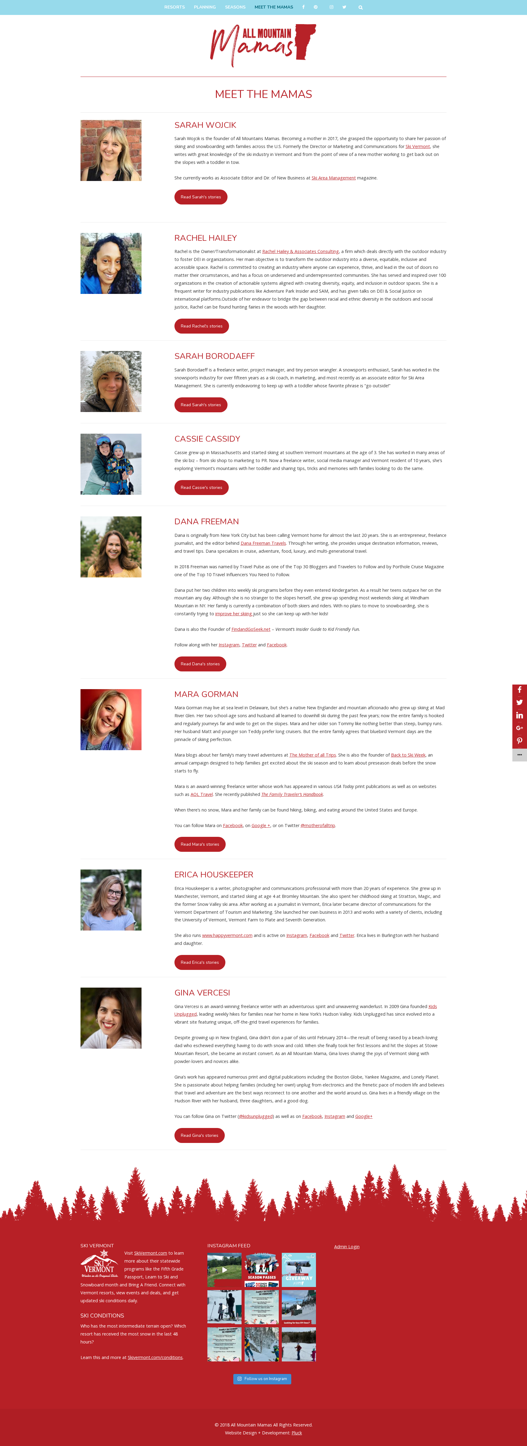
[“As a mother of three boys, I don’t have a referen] (262, 1344)
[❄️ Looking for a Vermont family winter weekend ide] (224, 1307)
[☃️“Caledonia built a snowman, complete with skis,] (299, 1344)
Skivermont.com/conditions (155, 1357)
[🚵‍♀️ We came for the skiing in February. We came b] (224, 1270)
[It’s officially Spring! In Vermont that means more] (262, 1307)
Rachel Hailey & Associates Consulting (300, 251)
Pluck (297, 1433)
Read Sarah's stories (201, 197)
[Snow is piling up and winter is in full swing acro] (224, 1344)
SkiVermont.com (150, 1253)
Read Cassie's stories (201, 487)
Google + (261, 825)
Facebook (277, 645)
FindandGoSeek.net (251, 629)
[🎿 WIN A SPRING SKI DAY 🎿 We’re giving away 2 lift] (299, 1270)
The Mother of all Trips (312, 755)
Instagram (229, 645)
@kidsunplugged (256, 1116)
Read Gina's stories (199, 1135)
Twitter (249, 645)
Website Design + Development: (257, 1433)
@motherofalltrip (318, 825)
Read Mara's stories (200, 844)
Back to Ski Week (408, 755)
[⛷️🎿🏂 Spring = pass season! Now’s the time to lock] (262, 1270)
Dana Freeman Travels (263, 543)
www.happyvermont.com (227, 935)
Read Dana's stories (200, 664)
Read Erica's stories (200, 962)
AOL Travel (202, 794)
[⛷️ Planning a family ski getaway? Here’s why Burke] (299, 1307)
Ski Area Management (334, 178)
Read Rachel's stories (202, 326)
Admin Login (347, 1246)
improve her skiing (234, 613)
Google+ (364, 1116)
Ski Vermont (418, 146)
